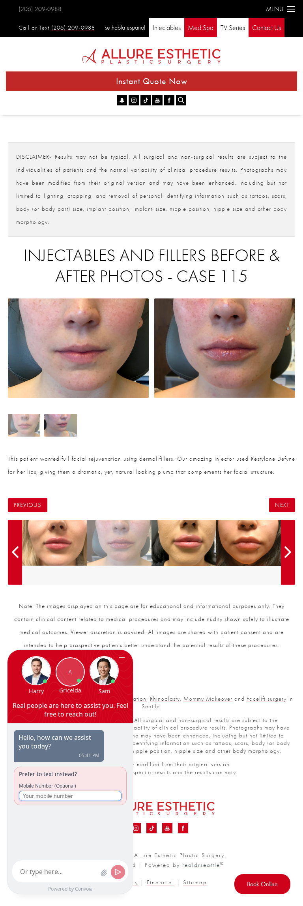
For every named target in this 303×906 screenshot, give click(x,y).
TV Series (233, 27)
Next (282, 505)
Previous (27, 505)
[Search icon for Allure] (181, 100)
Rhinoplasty (165, 699)
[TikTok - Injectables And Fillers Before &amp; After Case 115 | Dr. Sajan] (145, 100)
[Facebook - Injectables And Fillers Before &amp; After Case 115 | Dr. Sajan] (169, 100)
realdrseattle (203, 865)
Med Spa (200, 27)
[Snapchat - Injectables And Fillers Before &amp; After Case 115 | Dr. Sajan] (122, 100)
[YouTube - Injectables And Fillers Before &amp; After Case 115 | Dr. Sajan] (157, 100)
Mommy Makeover (207, 699)
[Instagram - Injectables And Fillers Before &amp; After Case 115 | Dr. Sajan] (134, 100)
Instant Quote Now (151, 81)
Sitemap (195, 882)
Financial (160, 882)
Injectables (167, 27)
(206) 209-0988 (40, 9)
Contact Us (266, 27)
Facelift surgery (266, 699)
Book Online (262, 884)
